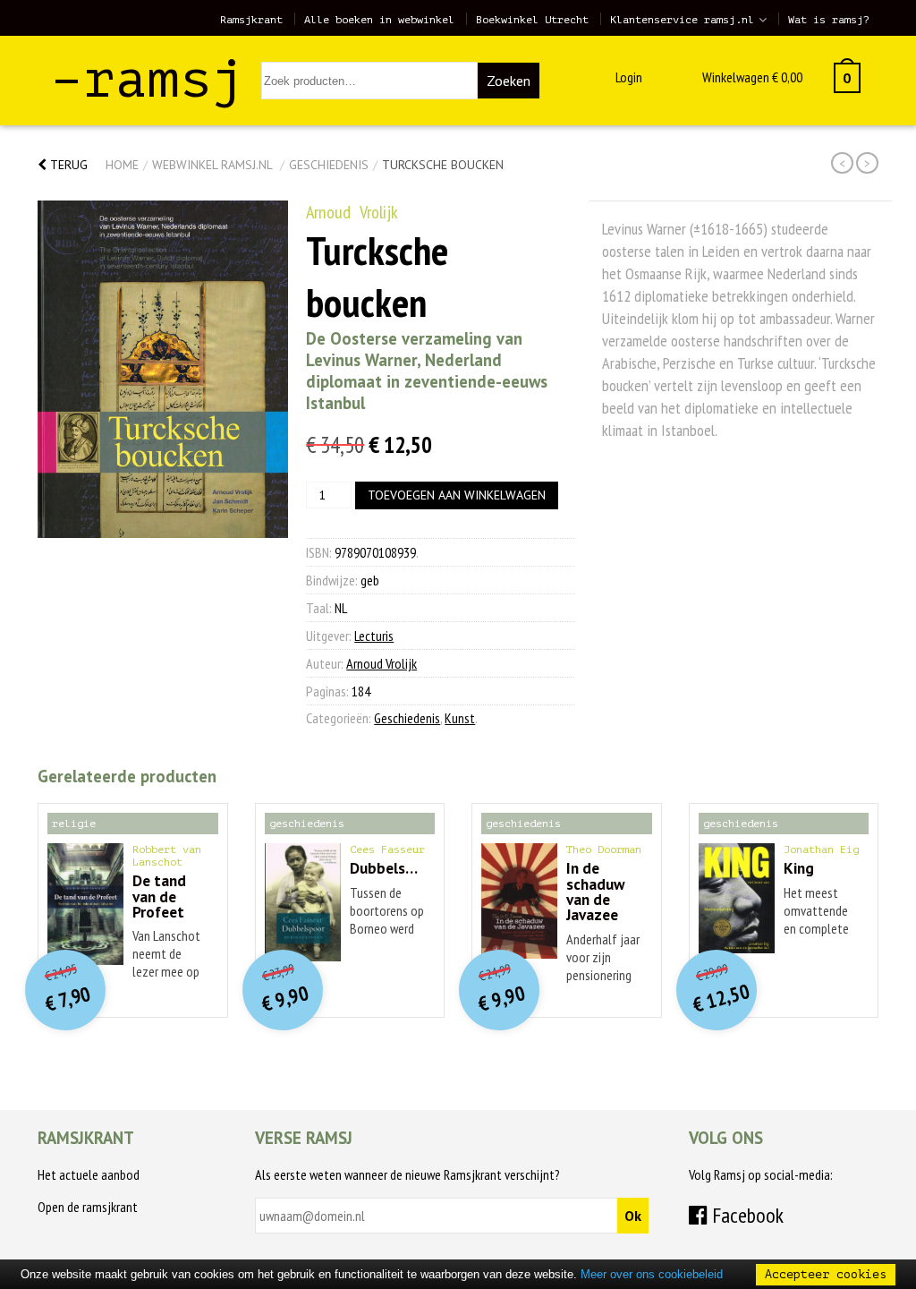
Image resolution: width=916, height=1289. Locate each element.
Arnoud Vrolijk (352, 212)
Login (628, 77)
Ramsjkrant (251, 19)
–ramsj (147, 79)
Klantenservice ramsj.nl (682, 19)
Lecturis (374, 635)
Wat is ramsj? (828, 19)
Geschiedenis (329, 165)
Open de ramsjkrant (88, 1207)
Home (122, 165)
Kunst (460, 718)
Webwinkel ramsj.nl (212, 165)
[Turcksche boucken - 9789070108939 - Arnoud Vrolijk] (163, 369)
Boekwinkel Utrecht (532, 19)
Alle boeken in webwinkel (379, 19)
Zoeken (508, 81)
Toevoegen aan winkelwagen (457, 495)
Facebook (746, 1215)
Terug (67, 165)
